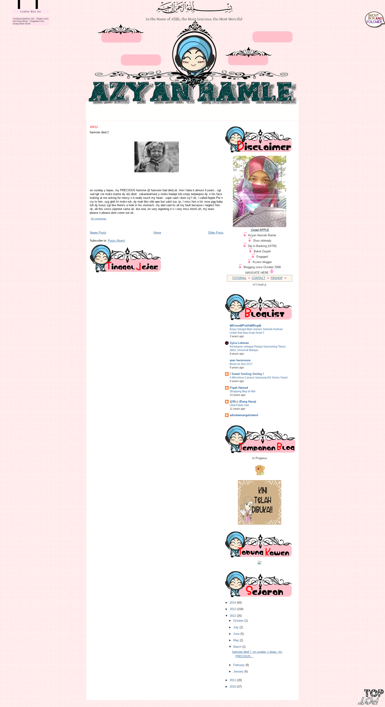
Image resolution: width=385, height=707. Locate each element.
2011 (233, 680)
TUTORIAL (239, 278)
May (236, 640)
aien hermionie (240, 360)
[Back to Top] (371, 697)
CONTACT (258, 278)
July (236, 627)
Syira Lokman (239, 343)
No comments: (99, 218)
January (238, 671)
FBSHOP (277, 278)
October (238, 620)
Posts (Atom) (116, 240)
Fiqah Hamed (239, 387)
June (236, 633)
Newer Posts (98, 232)
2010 (233, 686)
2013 (233, 609)
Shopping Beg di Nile (243, 391)
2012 (233, 615)
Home (157, 232)
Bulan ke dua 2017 (241, 364)
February (239, 665)
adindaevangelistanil (244, 415)
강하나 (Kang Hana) (243, 401)
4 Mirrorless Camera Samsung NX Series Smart (258, 377)
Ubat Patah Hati (239, 405)
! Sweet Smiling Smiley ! (247, 374)
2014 (233, 602)
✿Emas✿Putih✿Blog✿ (245, 325)
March (237, 646)
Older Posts (215, 232)
